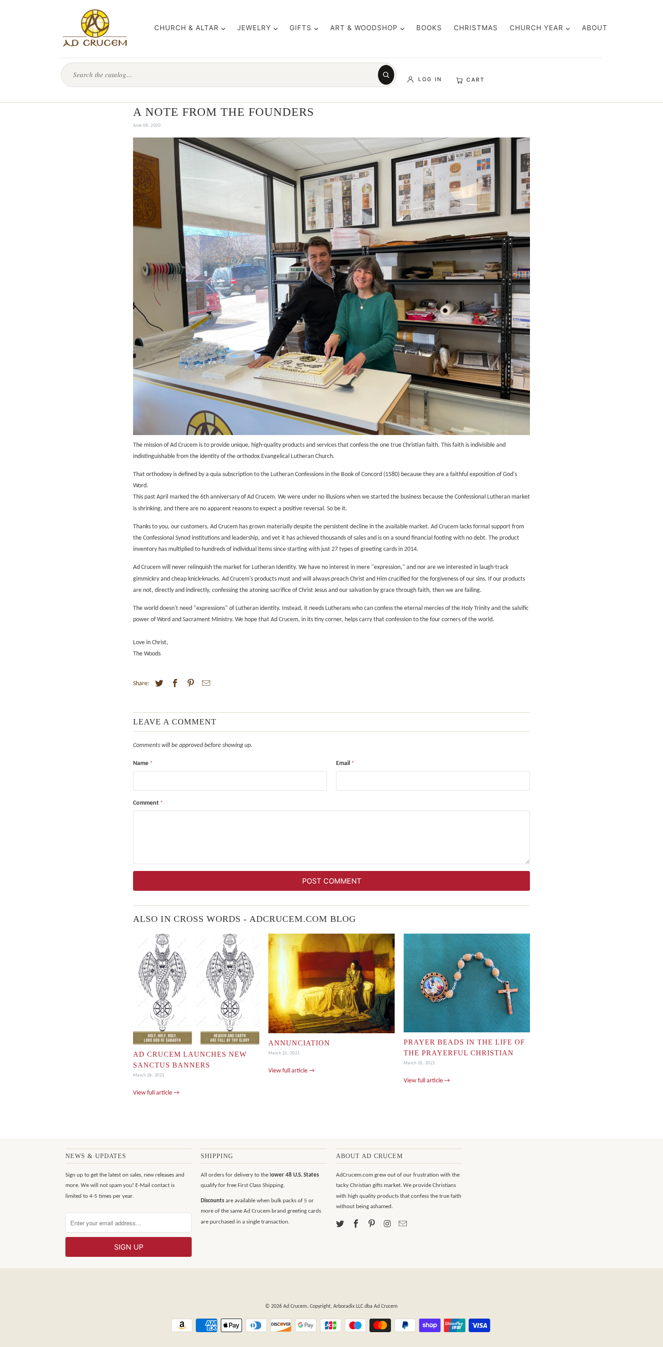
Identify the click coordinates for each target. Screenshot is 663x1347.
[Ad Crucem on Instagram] (388, 1224)
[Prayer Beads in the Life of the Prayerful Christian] (467, 985)
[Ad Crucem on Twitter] (341, 1224)
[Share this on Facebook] (173, 684)
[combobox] (223, 74)
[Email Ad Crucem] (404, 1224)
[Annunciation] (331, 986)
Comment (148, 803)
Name (142, 763)
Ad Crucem (295, 1306)
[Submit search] (386, 75)
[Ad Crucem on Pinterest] (373, 1224)
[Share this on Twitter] (158, 684)
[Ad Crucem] (95, 28)
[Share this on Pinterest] (189, 684)
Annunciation (299, 1043)
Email (345, 763)
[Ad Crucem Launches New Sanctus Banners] (196, 991)
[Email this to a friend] (205, 684)
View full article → (156, 1093)
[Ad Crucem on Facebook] (357, 1224)
